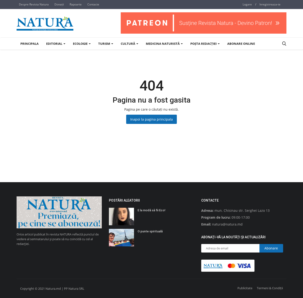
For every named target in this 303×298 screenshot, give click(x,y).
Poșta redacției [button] (203, 43)
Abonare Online (241, 43)
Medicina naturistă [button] (163, 43)
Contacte (93, 4)
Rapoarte (76, 4)
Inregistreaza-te (270, 4)
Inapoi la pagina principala (151, 119)
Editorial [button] (54, 43)
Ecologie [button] (80, 43)
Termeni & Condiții (270, 288)
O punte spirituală (150, 231)
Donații (59, 4)
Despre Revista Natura (34, 4)
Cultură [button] (128, 43)
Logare (247, 4)
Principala (29, 43)
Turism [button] (104, 43)
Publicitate (244, 288)
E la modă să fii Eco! (151, 210)
